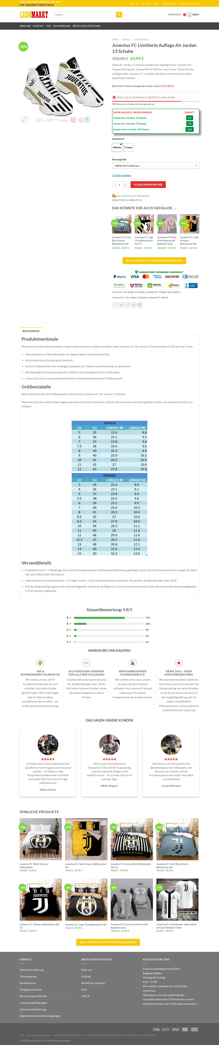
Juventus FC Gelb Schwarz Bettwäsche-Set (189, 240)
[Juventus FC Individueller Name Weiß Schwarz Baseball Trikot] (177, 900)
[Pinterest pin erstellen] (134, 305)
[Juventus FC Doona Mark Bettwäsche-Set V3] (132, 839)
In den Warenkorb (148, 184)
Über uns (134, 3)
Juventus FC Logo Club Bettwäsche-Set (85, 924)
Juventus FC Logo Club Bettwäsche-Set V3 (144, 240)
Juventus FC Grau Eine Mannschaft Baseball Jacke (129, 926)
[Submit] (119, 15)
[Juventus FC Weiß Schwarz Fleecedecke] (41, 839)
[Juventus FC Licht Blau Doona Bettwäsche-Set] (121, 224)
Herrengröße (119, 159)
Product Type (165, 292)
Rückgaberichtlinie (31, 989)
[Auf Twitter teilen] (121, 305)
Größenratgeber (121, 175)
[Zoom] (24, 119)
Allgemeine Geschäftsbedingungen (40, 1015)
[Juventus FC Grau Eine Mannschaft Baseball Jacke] (132, 900)
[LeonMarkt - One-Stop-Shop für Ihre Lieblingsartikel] (34, 14)
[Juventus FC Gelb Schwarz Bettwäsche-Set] (189, 224)
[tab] (31, 331)
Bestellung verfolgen (189, 3)
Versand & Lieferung (31, 969)
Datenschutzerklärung (33, 1009)
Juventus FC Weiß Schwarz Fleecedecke (34, 865)
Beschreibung (31, 331)
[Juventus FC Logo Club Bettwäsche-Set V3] (144, 224)
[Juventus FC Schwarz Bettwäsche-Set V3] (41, 900)
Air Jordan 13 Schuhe (134, 292)
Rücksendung (169, 3)
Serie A (126, 39)
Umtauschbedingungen (33, 1002)
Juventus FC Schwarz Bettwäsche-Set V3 (39, 926)
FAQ (156, 3)
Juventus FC (142, 39)
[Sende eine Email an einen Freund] (127, 305)
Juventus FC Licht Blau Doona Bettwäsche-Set (121, 240)
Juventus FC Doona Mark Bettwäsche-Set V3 (131, 865)
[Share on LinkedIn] (140, 305)
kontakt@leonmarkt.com (165, 968)
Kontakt (147, 3)
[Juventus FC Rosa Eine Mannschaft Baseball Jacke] (167, 224)
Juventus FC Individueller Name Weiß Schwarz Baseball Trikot (176, 926)
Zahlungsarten (28, 976)
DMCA (85, 996)
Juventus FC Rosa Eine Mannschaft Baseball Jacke (166, 240)
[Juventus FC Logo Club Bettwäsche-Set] (86, 900)
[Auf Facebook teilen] (115, 305)
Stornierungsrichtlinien (33, 996)
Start (115, 39)
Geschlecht (118, 138)
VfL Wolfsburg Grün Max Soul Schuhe (29, 1033)
